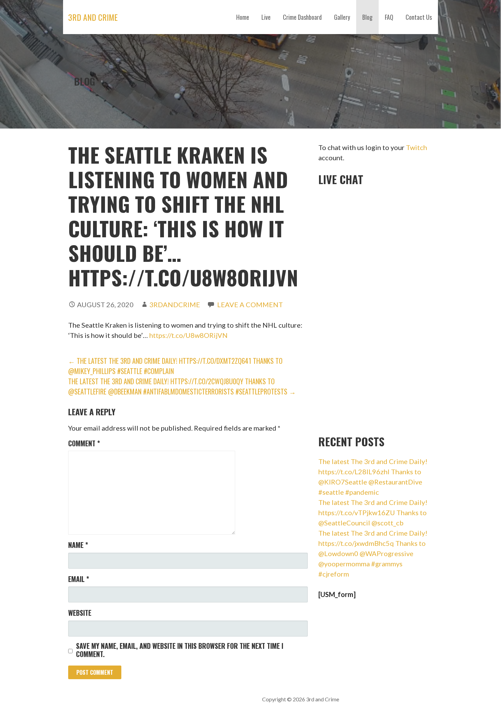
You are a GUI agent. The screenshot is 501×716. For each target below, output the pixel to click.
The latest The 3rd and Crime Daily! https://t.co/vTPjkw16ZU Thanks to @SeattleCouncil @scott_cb (372, 512)
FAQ (389, 17)
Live (266, 17)
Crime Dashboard (302, 17)
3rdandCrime (174, 304)
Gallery (342, 17)
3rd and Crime (93, 17)
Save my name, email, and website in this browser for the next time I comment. (179, 650)
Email (78, 579)
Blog (367, 17)
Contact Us (419, 17)
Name (78, 545)
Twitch (416, 147)
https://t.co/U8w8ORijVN (188, 335)
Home (242, 17)
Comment (84, 443)
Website (79, 613)
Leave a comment (250, 304)
